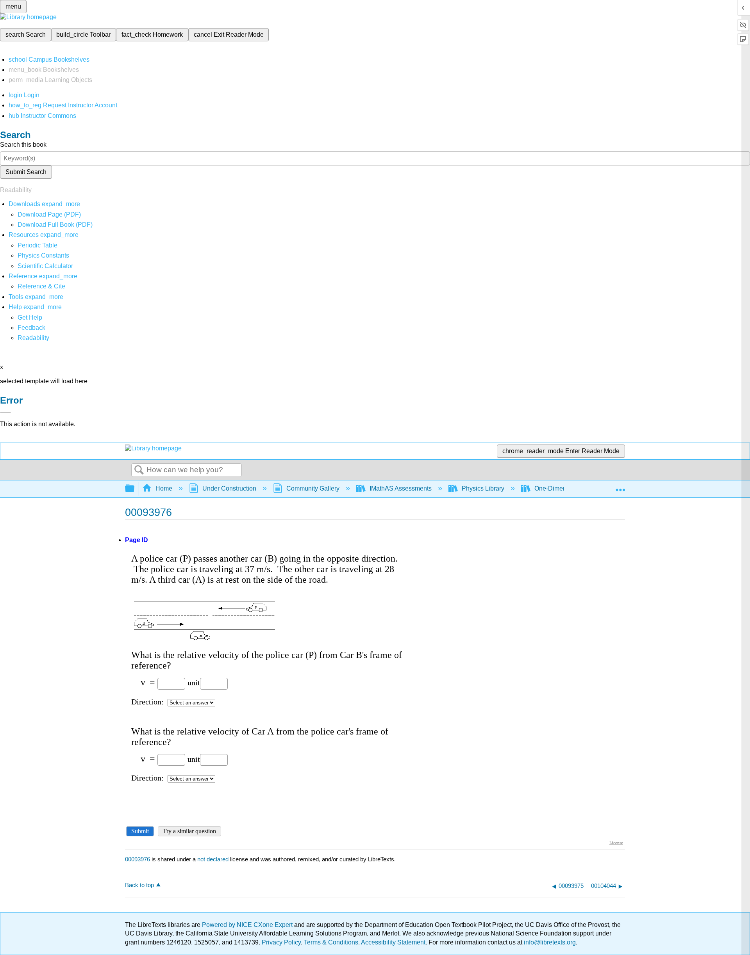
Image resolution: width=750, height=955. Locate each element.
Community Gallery (313, 488)
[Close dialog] (5, 412)
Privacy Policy (281, 942)
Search (139, 470)
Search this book (23, 144)
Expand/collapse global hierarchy (134, 489)
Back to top (139, 885)
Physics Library (483, 488)
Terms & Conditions (331, 942)
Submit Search (25, 172)
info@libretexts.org (549, 942)
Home (164, 488)
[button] (31, 327)
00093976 (137, 859)
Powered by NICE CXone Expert (248, 924)
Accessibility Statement (393, 942)
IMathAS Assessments (400, 488)
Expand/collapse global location (620, 486)
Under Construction (229, 488)
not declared (213, 859)
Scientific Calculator (45, 266)
